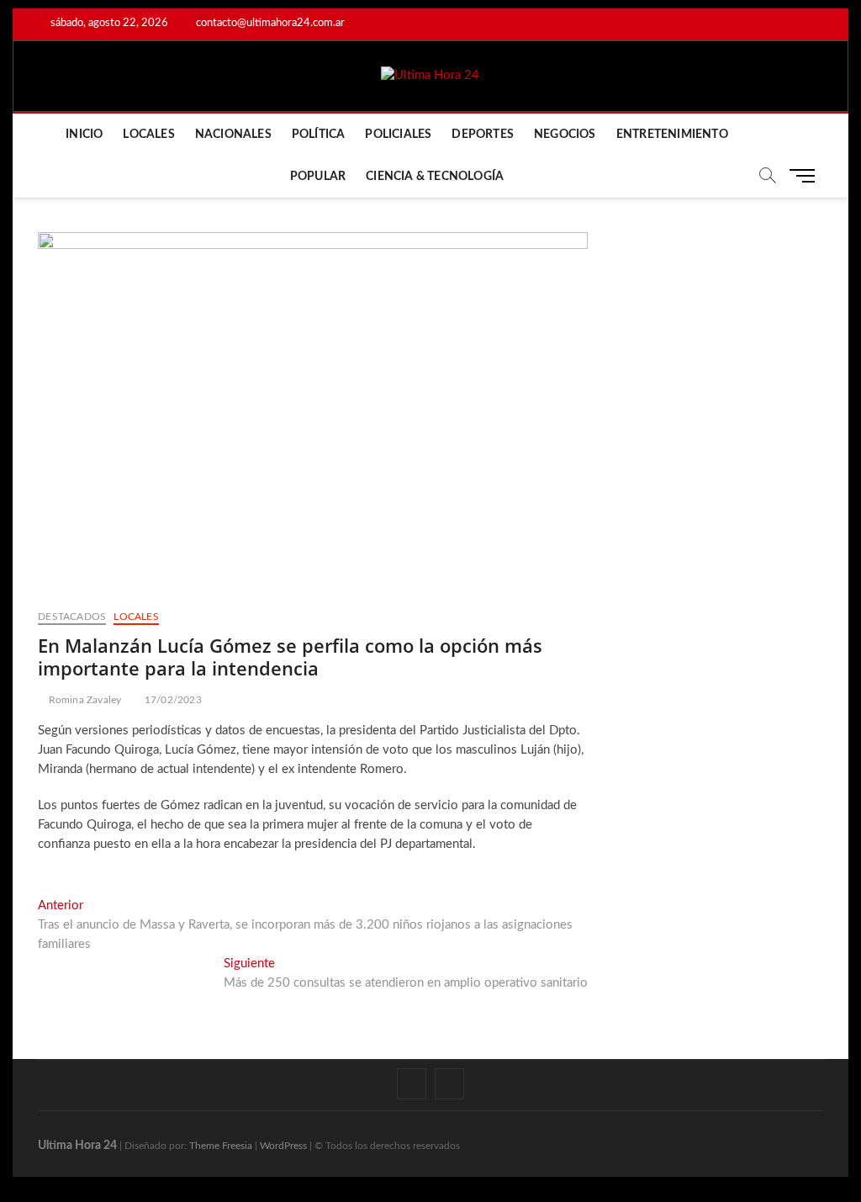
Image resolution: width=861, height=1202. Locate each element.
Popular (318, 177)
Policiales (398, 134)
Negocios (565, 134)
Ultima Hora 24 (77, 1146)
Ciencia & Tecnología (435, 177)
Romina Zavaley (83, 700)
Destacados (72, 617)
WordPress (283, 1146)
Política (319, 134)
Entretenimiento (672, 134)
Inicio (84, 134)
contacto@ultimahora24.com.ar (269, 23)
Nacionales (233, 134)
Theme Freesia (220, 1146)
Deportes (483, 134)
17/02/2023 (171, 700)
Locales (148, 134)
